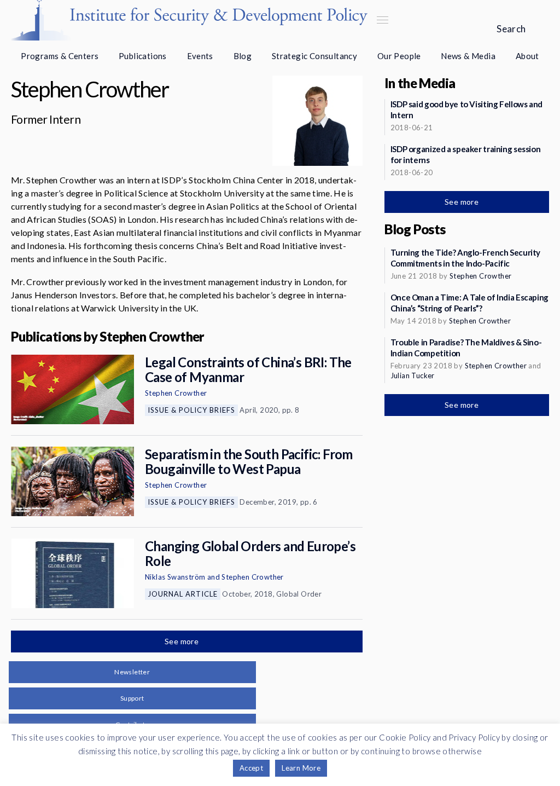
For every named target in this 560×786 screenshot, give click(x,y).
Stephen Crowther (176, 393)
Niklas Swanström (175, 577)
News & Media (468, 56)
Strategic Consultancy (314, 56)
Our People (399, 56)
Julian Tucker (412, 375)
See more (183, 641)
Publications (143, 56)
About (527, 56)
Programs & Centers (59, 56)
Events (200, 56)
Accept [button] (251, 768)
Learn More (301, 768)
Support (132, 698)
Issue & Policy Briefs (191, 410)
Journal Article (183, 594)
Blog (243, 56)
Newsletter (132, 672)
